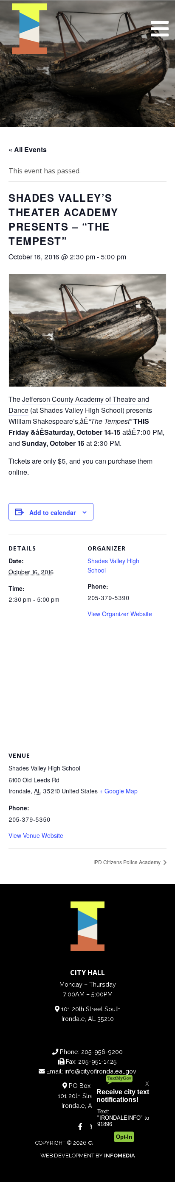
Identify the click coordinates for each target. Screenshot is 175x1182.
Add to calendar (52, 512)
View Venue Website (35, 835)
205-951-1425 (97, 1061)
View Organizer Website (120, 613)
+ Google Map (118, 791)
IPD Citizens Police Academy (127, 861)
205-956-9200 (102, 1051)
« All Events (27, 149)
